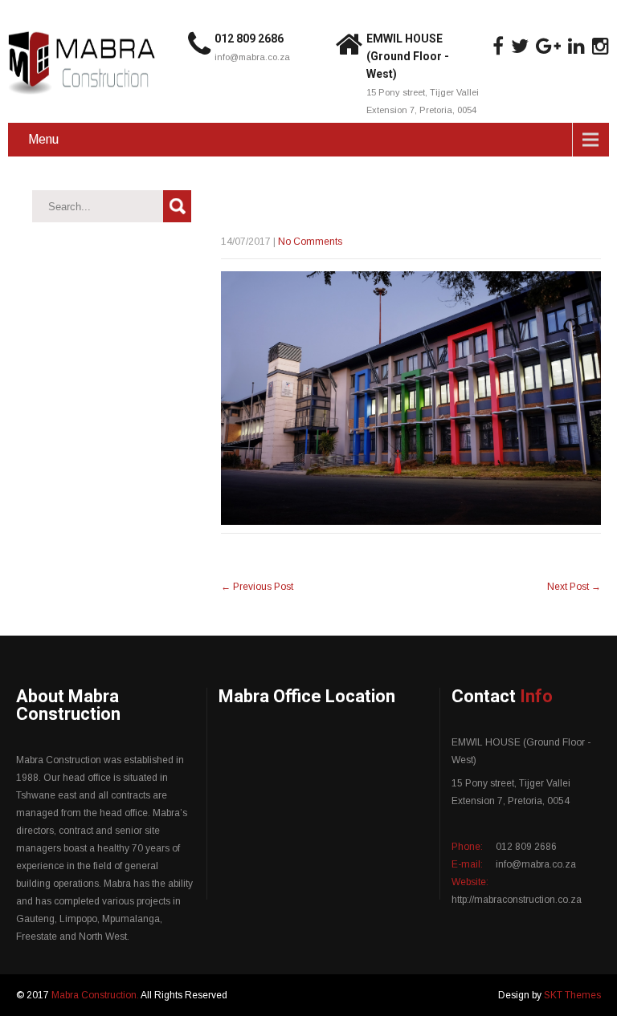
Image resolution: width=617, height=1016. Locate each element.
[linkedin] (576, 46)
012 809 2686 (249, 38)
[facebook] (498, 46)
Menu (43, 139)
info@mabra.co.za (252, 57)
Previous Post (257, 586)
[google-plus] (548, 46)
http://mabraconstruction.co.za (517, 899)
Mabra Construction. (96, 995)
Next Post (574, 586)
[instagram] (600, 46)
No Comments (310, 241)
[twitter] (520, 46)
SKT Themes (572, 995)
